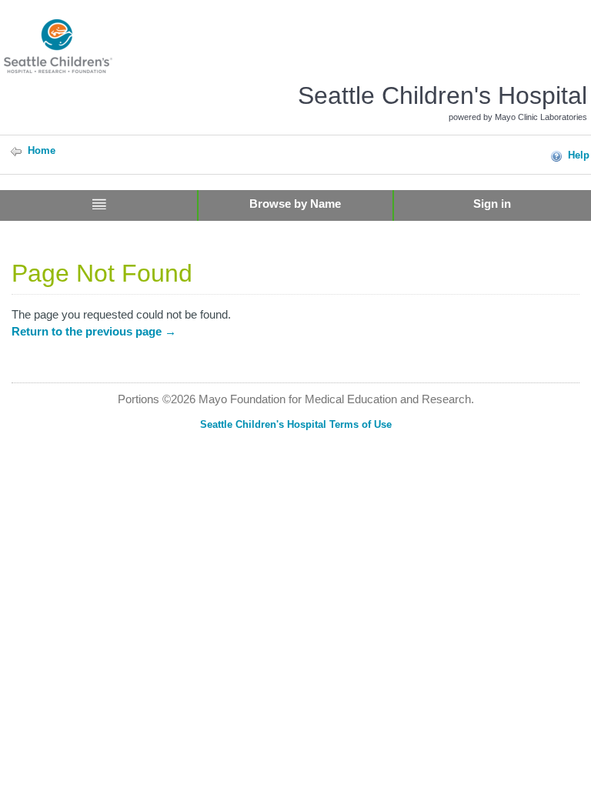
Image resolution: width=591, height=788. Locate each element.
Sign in (492, 203)
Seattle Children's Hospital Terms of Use (296, 424)
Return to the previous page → (94, 332)
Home (41, 150)
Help (578, 155)
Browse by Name (295, 203)
